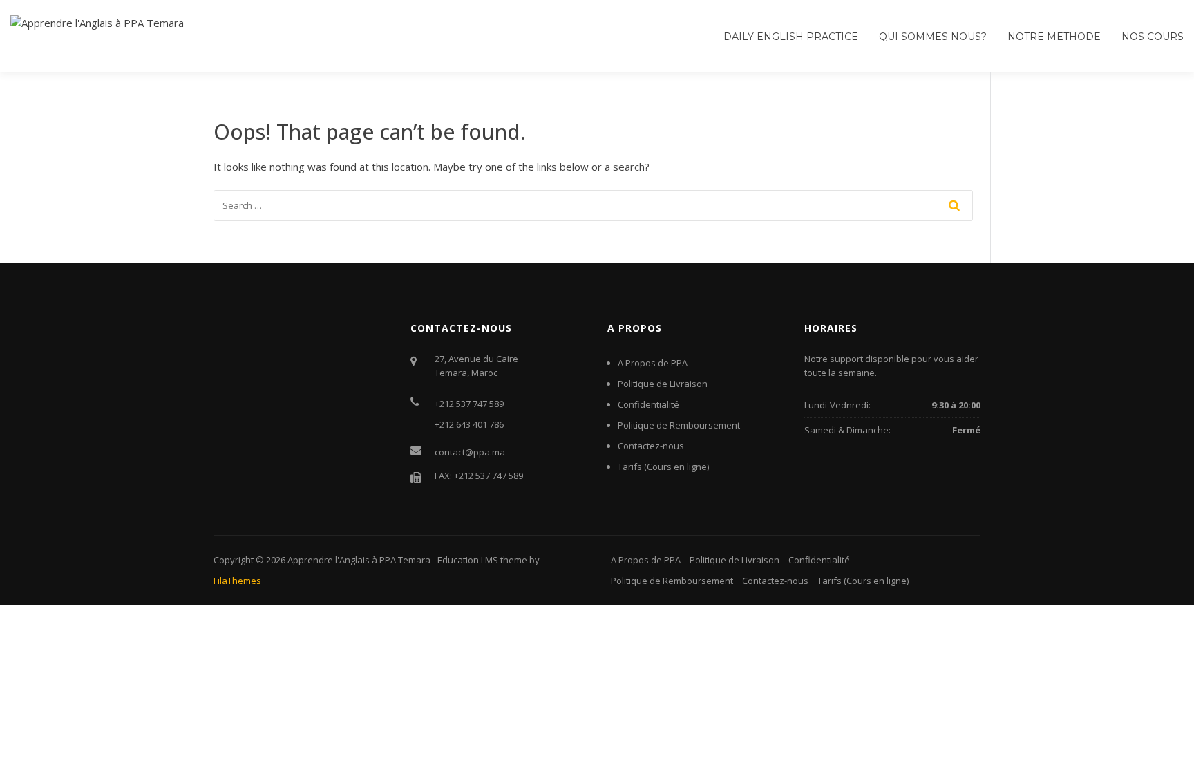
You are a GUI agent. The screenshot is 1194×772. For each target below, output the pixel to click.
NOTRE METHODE (1054, 36)
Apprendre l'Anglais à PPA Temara (358, 560)
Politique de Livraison (663, 383)
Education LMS (467, 560)
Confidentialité (648, 404)
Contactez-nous (651, 446)
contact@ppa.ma (470, 452)
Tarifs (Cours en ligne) (663, 466)
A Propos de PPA (653, 363)
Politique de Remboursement (679, 425)
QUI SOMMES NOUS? (933, 36)
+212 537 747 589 (469, 403)
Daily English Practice (790, 36)
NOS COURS (1152, 36)
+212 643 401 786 (469, 424)
